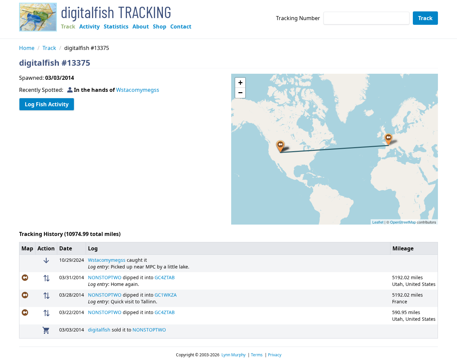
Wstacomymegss (137, 90)
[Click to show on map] (27, 277)
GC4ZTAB (165, 277)
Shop (159, 26)
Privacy (274, 355)
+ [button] (240, 82)
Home (26, 48)
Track (68, 26)
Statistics (116, 26)
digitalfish (99, 329)
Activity (89, 26)
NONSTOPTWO (104, 277)
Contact (180, 26)
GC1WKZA (166, 295)
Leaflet (377, 222)
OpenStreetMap (403, 222)
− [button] (240, 92)
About (140, 26)
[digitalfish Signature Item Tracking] (38, 17)
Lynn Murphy (233, 355)
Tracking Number (298, 18)
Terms (257, 355)
